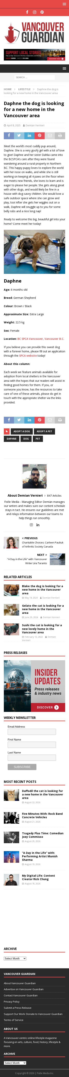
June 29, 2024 (31, 617)
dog (26, 438)
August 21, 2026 (32, 821)
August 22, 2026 (32, 802)
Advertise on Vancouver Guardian (24, 989)
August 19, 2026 (32, 864)
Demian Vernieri (35, 125)
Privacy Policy (12, 1001)
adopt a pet (44, 431)
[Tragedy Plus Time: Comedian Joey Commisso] (11, 837)
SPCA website (28, 355)
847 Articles (54, 495)
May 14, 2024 (31, 597)
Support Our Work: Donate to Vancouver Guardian (33, 1014)
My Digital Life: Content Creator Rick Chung (38, 877)
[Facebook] (27, 12)
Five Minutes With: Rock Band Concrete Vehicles (42, 815)
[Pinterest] (42, 12)
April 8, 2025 (14, 125)
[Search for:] (34, 77)
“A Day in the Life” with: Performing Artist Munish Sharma (40, 856)
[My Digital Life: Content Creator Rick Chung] (11, 880)
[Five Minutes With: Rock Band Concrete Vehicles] (11, 818)
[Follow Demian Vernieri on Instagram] (31, 525)
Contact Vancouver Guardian (21, 995)
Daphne (11, 438)
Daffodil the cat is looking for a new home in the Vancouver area (42, 794)
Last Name (14, 752)
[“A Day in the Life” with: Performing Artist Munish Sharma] (11, 857)
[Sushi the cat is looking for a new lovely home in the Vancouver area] (11, 629)
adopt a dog (22, 431)
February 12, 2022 (34, 636)
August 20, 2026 (32, 841)
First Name (14, 739)
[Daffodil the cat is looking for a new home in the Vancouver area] (11, 795)
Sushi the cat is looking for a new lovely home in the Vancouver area (42, 628)
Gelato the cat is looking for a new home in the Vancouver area (43, 609)
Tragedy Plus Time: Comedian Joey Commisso (42, 835)
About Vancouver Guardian (20, 983)
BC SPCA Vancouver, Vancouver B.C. (40, 339)
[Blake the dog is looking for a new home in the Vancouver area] (11, 590)
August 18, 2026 (32, 883)
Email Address (16, 726)
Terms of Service (13, 1020)
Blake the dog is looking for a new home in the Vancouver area (42, 589)
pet (38, 438)
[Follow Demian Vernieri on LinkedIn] (36, 525)
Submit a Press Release (17, 1008)
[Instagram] (34, 12)
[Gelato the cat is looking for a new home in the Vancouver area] (11, 610)
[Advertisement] (32, 917)
